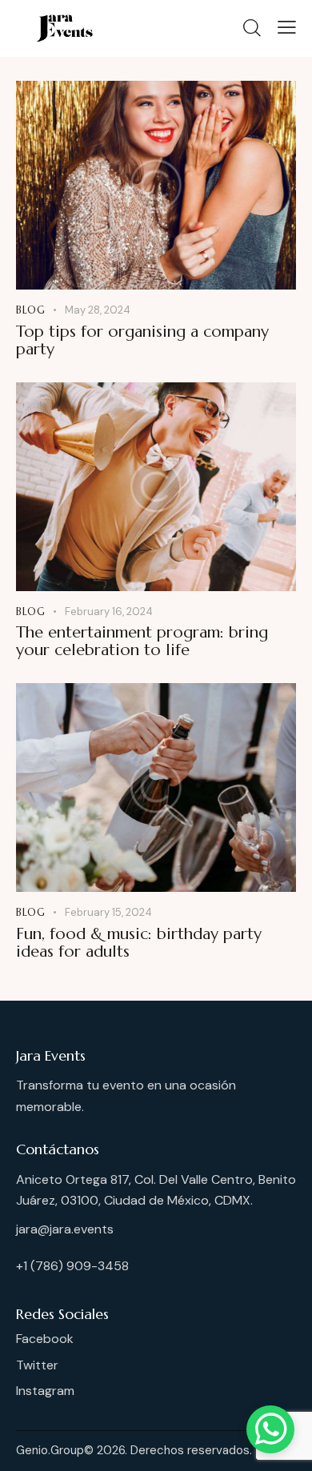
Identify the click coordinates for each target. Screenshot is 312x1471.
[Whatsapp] (270, 1429)
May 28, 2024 (97, 310)
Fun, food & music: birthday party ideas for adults (139, 943)
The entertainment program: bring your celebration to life (142, 641)
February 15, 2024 (108, 912)
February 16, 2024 (109, 611)
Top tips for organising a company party (142, 340)
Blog (30, 310)
